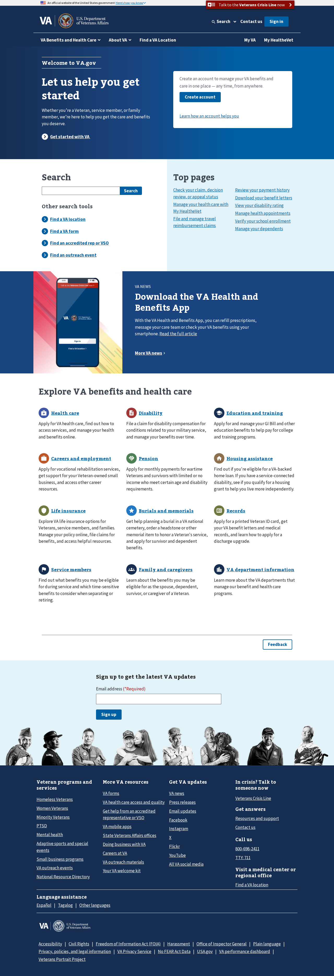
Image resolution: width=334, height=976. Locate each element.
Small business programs (60, 859)
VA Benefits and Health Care (68, 40)
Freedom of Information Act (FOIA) (128, 944)
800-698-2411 (247, 849)
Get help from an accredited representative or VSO (129, 814)
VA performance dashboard (244, 951)
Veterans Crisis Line (253, 798)
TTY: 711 (242, 858)
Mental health (50, 835)
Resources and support (257, 818)
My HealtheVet (278, 40)
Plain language (267, 944)
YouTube (177, 855)
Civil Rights (79, 944)
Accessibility (50, 944)
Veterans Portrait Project (62, 959)
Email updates (182, 811)
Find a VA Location (158, 40)
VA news (176, 793)
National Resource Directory (63, 877)
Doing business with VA (124, 844)
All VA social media (186, 864)
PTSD (42, 826)
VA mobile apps (117, 826)
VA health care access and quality (134, 802)
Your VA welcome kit (122, 871)
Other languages (94, 905)
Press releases (182, 802)
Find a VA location (251, 885)
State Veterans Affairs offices (129, 835)
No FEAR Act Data (174, 951)
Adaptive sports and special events (62, 847)
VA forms (111, 793)
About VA (118, 40)
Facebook (178, 820)
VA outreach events (55, 868)
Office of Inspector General (221, 944)
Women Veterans (52, 808)
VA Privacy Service (134, 951)
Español (44, 905)
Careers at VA (115, 853)
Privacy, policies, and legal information (75, 951)
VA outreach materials (123, 862)
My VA (250, 40)
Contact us (251, 21)
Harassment (178, 944)
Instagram (178, 828)
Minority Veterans (53, 817)
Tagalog (65, 905)
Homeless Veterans (55, 799)
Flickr (174, 846)
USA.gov (205, 951)
